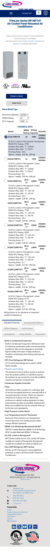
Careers (10, 519)
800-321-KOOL (18, 498)
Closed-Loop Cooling (14, 369)
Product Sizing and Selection (17, 512)
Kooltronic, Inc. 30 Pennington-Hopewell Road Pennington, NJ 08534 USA (24, 491)
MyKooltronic (12, 521)
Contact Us (17, 504)
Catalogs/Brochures (14, 514)
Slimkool (16, 44)
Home (9, 510)
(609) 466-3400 (26, 9)
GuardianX (39, 41)
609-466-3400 (18, 496)
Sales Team (11, 516)
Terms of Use (25, 479)
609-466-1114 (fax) (20, 501)
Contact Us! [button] (27, 13)
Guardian (30, 41)
